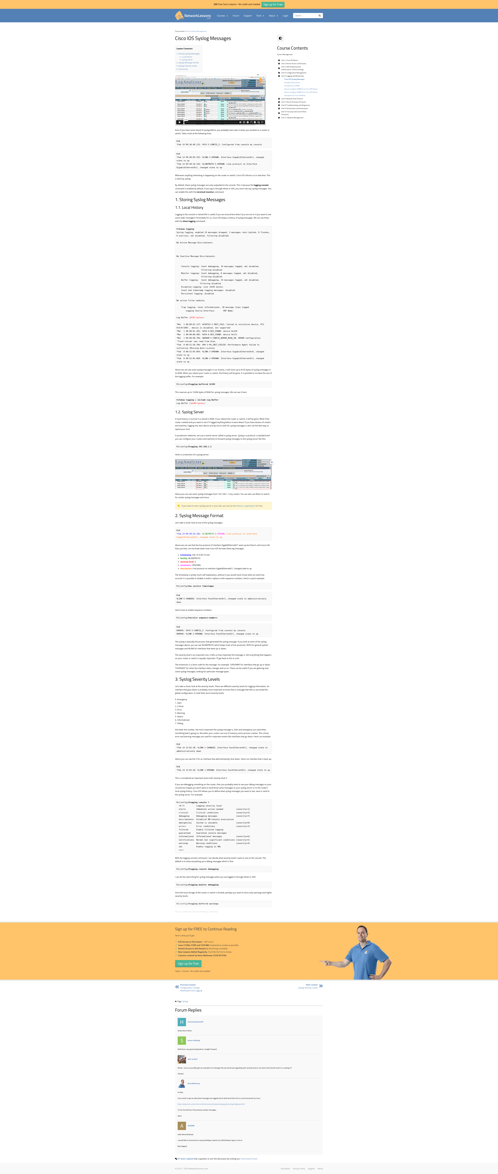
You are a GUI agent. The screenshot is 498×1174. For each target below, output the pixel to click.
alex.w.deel (192, 1059)
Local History (187, 57)
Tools (258, 15)
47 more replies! (185, 1158)
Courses (221, 15)
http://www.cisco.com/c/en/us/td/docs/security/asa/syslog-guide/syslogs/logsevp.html (211, 1104)
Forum (236, 15)
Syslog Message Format (188, 62)
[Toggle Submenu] (279, 60)
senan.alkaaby (194, 1040)
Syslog (185, 1001)
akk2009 (191, 1125)
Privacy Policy (299, 1168)
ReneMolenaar (194, 1083)
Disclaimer (285, 1168)
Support (248, 15)
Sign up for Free (188, 963)
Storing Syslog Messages (189, 53)
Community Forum (248, 1158)
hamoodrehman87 (195, 1022)
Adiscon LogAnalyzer (245, 505)
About (272, 15)
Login (285, 15)
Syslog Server (187, 60)
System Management (199, 31)
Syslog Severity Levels (187, 66)
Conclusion (183, 69)
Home (187, 31)
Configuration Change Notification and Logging (191, 987)
